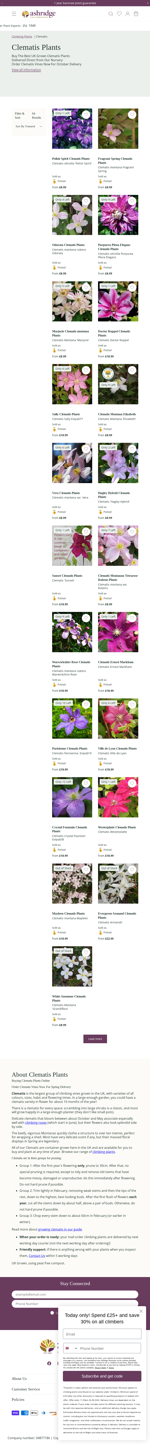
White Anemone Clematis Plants (69, 998)
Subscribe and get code (102, 1376)
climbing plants (104, 1152)
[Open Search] (111, 14)
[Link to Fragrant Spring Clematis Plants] (118, 129)
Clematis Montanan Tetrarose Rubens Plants (118, 577)
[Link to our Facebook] (49, 1363)
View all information (26, 70)
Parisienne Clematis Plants (69, 748)
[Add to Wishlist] (86, 114)
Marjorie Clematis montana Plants (70, 333)
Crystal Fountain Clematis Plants (69, 829)
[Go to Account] (127, 14)
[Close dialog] (141, 1311)
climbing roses (36, 1122)
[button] (3, 3)
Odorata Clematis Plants (68, 245)
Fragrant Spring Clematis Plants (115, 160)
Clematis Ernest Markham (115, 662)
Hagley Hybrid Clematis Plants (114, 495)
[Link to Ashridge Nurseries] (38, 14)
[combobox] (70, 1348)
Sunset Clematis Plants (67, 575)
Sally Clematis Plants (66, 414)
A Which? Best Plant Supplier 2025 (123, 26)
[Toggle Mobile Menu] (14, 14)
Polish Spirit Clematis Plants (71, 158)
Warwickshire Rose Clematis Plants (71, 664)
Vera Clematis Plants (66, 493)
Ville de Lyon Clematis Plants (117, 748)
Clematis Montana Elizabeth (117, 414)
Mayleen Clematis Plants (68, 913)
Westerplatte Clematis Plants (117, 827)
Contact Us (37, 1256)
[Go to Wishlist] (119, 14)
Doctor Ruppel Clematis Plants (114, 333)
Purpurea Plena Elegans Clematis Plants (114, 247)
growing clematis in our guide (60, 1229)
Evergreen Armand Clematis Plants (117, 915)
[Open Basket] (136, 14)
